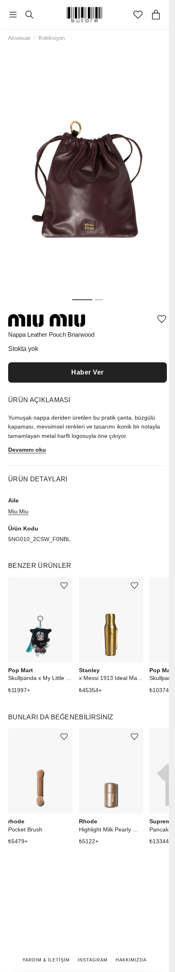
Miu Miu (18, 511)
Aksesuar (19, 38)
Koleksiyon (52, 38)
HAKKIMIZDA (131, 959)
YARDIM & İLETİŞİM (46, 959)
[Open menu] (13, 15)
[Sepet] (156, 14)
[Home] (84, 14)
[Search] (29, 14)
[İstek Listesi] (138, 14)
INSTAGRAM (92, 959)
